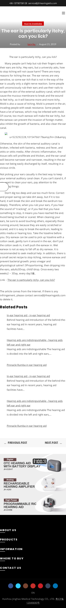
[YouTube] (33, 585)
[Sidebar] (4, 186)
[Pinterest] (40, 585)
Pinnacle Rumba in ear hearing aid (27, 365)
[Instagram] (25, 585)
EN (33, 592)
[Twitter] (18, 585)
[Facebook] (10, 585)
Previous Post (17, 442)
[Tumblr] (47, 585)
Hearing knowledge (33, 23)
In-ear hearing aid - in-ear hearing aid (28, 315)
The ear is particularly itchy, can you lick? (31, 280)
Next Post (51, 442)
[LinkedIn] (55, 585)
